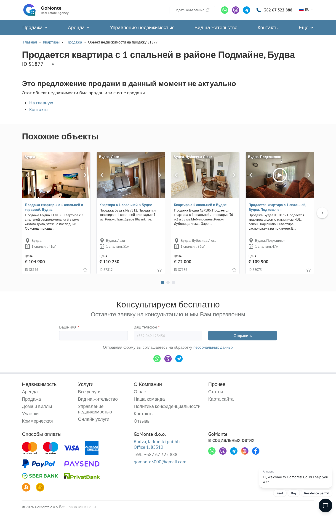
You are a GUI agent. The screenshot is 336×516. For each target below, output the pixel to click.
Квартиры (51, 42)
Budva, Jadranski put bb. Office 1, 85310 (157, 444)
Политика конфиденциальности (167, 406)
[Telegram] (246, 10)
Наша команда (149, 399)
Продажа (33, 27)
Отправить (243, 335)
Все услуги (89, 391)
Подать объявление (189, 10)
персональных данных (213, 347)
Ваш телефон (146, 327)
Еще (304, 27)
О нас (140, 391)
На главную (41, 103)
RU (307, 9)
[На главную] (46, 10)
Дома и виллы (37, 406)
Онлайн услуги (93, 419)
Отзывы (142, 421)
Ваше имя (69, 327)
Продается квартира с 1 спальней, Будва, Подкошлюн (277, 207)
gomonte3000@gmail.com (160, 462)
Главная (30, 42)
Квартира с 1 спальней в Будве (125, 205)
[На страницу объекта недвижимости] (56, 175)
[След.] (85, 175)
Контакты (268, 27)
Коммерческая (37, 421)
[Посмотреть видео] (280, 175)
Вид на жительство (216, 27)
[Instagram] (244, 451)
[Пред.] (27, 175)
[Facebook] (255, 451)
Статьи (215, 391)
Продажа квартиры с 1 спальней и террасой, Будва (54, 207)
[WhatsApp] (224, 10)
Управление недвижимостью (142, 27)
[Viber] (235, 10)
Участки (30, 413)
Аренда (77, 27)
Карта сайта (221, 399)
